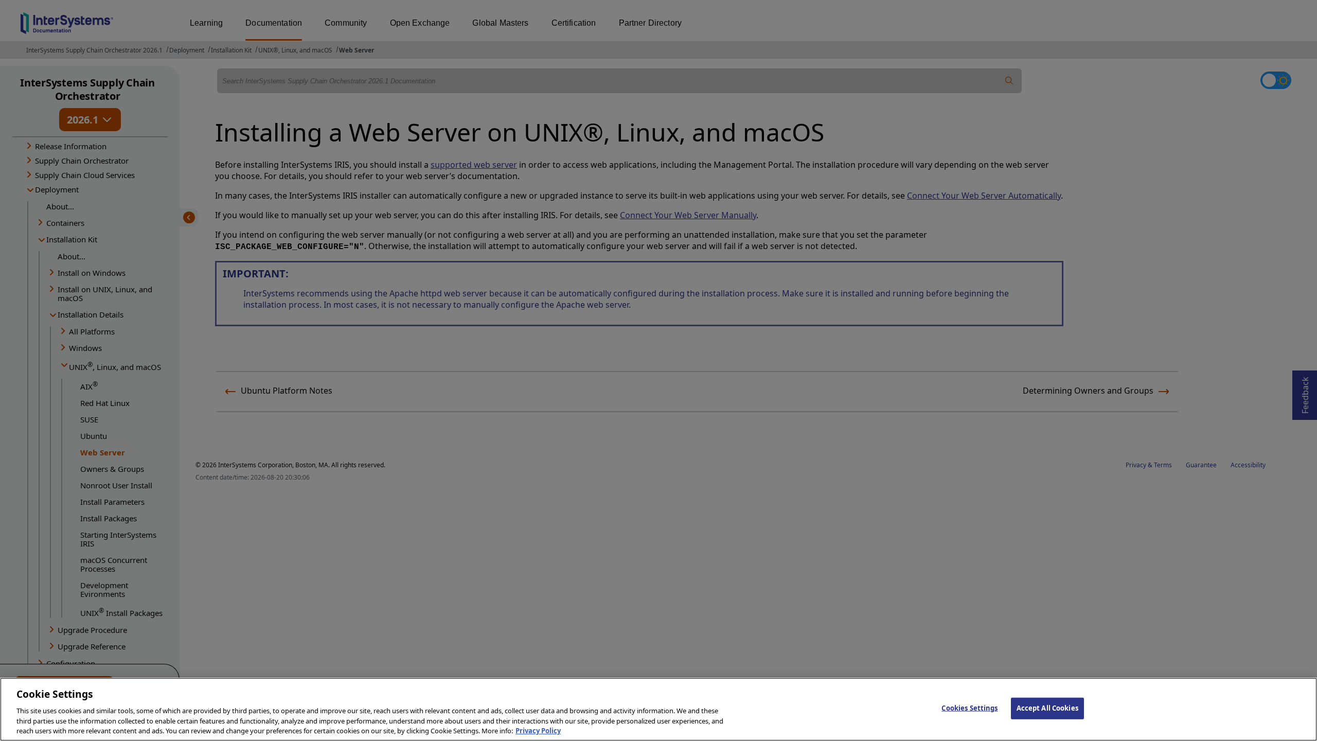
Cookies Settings (969, 708)
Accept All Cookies (1047, 708)
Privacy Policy (538, 730)
